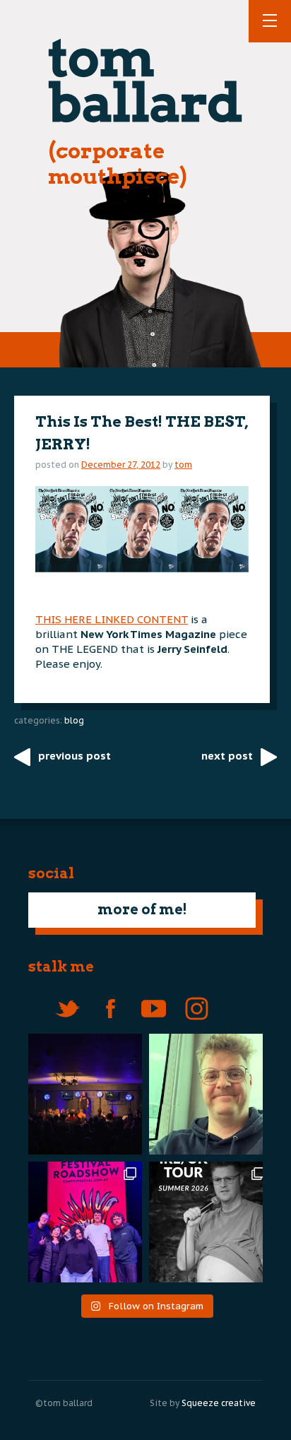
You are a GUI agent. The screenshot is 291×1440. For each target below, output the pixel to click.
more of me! (142, 909)
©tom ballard (64, 1403)
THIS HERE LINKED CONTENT (111, 619)
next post (227, 755)
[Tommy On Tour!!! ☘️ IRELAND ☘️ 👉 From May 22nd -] (209, 1222)
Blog (74, 720)
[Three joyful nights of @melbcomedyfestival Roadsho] (81, 1222)
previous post (74, 755)
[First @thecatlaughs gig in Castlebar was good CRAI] (81, 1094)
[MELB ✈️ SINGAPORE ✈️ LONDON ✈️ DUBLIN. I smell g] (209, 1094)
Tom (183, 464)
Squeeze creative (219, 1403)
